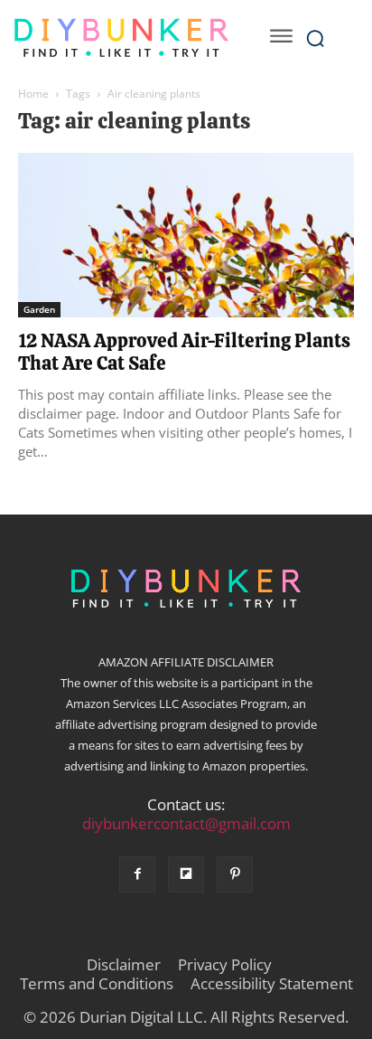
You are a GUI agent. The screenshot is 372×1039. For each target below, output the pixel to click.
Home (33, 93)
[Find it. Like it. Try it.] (121, 38)
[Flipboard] (186, 874)
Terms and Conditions (96, 984)
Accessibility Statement (272, 984)
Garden (39, 309)
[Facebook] (137, 874)
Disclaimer (124, 965)
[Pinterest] (235, 874)
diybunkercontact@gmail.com (186, 823)
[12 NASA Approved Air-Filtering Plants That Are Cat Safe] (186, 235)
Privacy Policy (225, 965)
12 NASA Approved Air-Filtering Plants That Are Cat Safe (184, 351)
